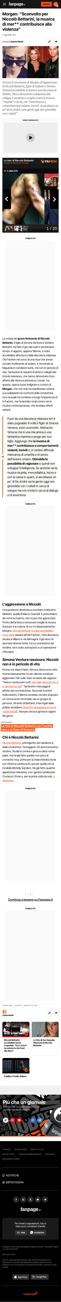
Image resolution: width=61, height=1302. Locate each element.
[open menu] (3, 4)
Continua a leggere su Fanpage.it (30, 899)
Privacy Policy (37, 1149)
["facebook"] (33, 1120)
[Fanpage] (31, 1209)
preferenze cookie (10, 1159)
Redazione (50, 1154)
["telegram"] (39, 1120)
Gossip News (7, 1005)
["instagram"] (12, 1120)
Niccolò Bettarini (11, 742)
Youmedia (6, 1149)
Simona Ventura (30, 1005)
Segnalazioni (21, 1149)
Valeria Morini (17, 41)
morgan (18, 1005)
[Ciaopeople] (30, 1294)
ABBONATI (46, 4)
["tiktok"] (5, 1120)
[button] (56, 41)
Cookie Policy (8, 1154)
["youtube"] (19, 1120)
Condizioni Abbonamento (30, 1154)
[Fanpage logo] (17, 4)
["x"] (26, 1120)
